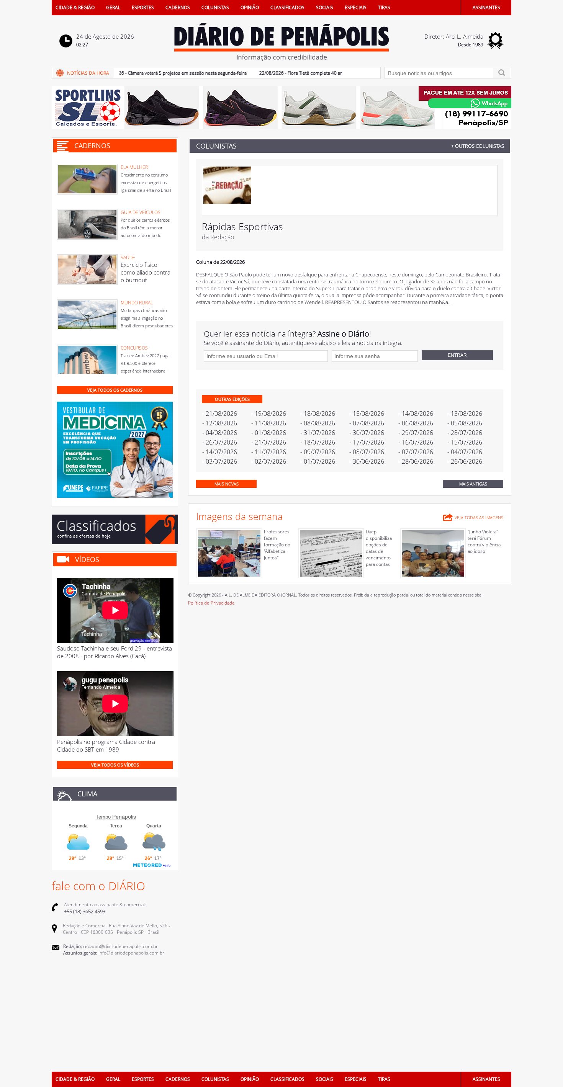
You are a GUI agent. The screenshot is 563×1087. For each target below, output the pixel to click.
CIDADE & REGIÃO (75, 7)
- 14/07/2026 (219, 452)
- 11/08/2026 (268, 423)
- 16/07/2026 (415, 442)
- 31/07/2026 (317, 432)
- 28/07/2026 (464, 432)
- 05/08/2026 (464, 423)
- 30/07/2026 (366, 432)
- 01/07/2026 (317, 461)
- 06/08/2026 (415, 423)
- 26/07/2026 (219, 442)
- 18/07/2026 (317, 442)
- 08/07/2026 (366, 452)
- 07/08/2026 (366, 423)
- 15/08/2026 (366, 413)
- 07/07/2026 (415, 452)
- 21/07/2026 (268, 442)
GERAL (113, 7)
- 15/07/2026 (464, 442)
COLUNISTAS (215, 7)
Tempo (103, 817)
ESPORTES (143, 7)
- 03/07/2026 (219, 461)
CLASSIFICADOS (287, 7)
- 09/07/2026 (317, 452)
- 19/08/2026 (268, 413)
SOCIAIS (324, 7)
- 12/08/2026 (219, 423)
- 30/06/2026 (366, 461)
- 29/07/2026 (415, 432)
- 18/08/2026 (317, 413)
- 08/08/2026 (317, 423)
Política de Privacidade (211, 603)
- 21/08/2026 (219, 413)
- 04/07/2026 (464, 452)
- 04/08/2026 (219, 432)
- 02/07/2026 (268, 461)
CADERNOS (177, 7)
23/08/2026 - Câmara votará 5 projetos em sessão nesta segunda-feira (158, 73)
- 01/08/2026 (268, 432)
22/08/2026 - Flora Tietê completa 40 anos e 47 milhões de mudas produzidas (326, 73)
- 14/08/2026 (415, 413)
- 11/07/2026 (268, 452)
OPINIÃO (250, 7)
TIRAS (384, 7)
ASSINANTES (486, 7)
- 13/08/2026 (464, 413)
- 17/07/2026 (366, 442)
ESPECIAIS (356, 7)
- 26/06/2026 (464, 461)
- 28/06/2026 (415, 461)
